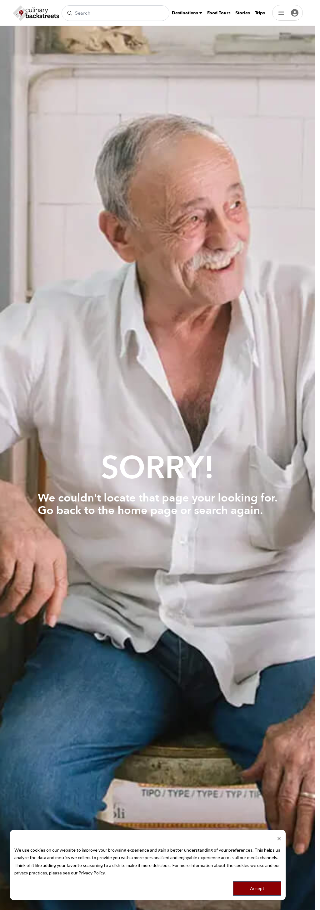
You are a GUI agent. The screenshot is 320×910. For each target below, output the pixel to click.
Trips (260, 13)
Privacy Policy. (92, 872)
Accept (257, 888)
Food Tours (219, 13)
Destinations (185, 13)
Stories (242, 13)
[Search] (69, 13)
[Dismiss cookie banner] (279, 838)
